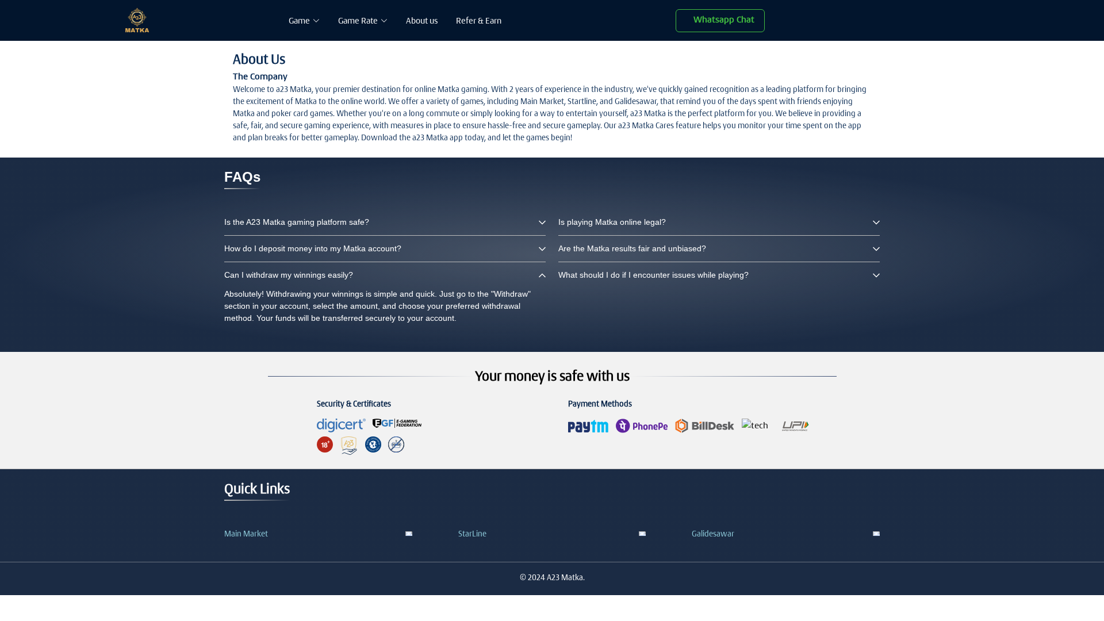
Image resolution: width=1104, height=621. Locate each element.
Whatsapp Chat (723, 19)
